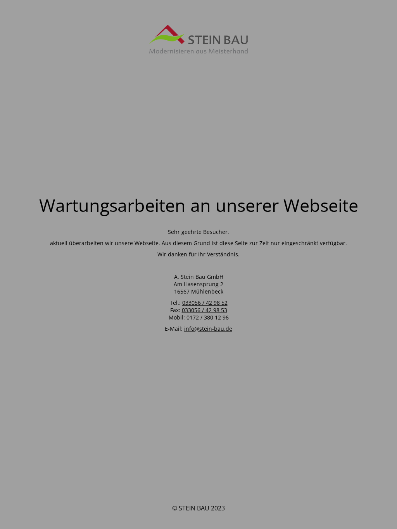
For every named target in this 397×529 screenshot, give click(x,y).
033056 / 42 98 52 (205, 302)
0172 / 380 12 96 (207, 317)
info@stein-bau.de (208, 328)
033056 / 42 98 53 (204, 310)
